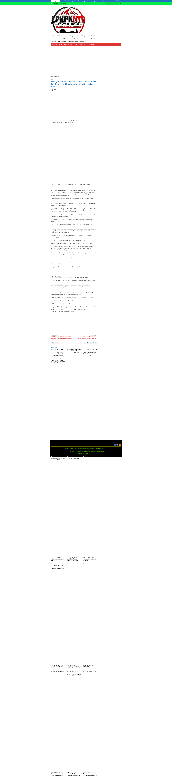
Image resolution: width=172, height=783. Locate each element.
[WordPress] (117, 445)
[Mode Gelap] (120, 3)
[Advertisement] (74, 61)
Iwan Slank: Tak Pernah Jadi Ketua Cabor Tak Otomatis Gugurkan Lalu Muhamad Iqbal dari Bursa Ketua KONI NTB (98, 1)
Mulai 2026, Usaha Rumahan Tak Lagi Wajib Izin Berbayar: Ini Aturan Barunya (69, 41)
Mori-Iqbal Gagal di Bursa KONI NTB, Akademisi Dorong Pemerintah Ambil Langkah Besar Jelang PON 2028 (73, 559)
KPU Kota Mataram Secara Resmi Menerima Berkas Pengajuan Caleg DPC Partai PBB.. (87, 337)
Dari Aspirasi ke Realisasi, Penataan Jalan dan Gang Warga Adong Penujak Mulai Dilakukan (58, 361)
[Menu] (52, 3)
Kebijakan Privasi (68, 44)
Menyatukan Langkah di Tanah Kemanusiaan (90, 666)
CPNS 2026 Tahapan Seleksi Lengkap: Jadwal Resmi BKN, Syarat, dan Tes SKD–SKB (76, 36)
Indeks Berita (63, 3)
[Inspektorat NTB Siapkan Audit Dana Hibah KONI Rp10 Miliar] (58, 506)
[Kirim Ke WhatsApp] (96, 343)
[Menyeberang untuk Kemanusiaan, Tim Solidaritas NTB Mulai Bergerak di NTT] (74, 613)
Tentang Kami (90, 44)
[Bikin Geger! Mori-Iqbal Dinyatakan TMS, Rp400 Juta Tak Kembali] (90, 506)
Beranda (56, 3)
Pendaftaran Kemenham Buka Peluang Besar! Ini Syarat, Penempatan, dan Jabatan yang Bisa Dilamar (74, 38)
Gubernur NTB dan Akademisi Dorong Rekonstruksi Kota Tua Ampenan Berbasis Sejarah (58, 666)
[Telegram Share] (93, 343)
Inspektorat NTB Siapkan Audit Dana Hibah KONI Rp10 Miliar (57, 559)
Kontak (75, 44)
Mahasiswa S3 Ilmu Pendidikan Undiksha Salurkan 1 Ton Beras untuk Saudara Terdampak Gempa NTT (73, 774)
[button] (117, 3)
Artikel (53, 36)
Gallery (60, 44)
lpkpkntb (56, 89)
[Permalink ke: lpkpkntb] (52, 89)
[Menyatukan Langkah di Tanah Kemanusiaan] (90, 613)
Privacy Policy (82, 44)
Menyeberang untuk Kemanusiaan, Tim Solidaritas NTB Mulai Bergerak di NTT (74, 666)
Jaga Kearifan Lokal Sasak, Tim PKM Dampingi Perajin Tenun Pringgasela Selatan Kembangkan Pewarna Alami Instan (74, 452)
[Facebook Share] (85, 343)
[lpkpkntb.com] (68, 19)
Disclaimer (54, 44)
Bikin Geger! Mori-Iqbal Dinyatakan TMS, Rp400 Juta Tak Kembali (89, 559)
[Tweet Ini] (88, 343)
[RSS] (120, 445)
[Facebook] (115, 445)
